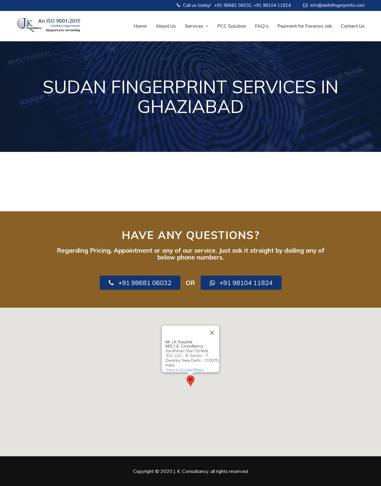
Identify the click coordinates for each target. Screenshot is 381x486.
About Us (166, 26)
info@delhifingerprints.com (337, 5)
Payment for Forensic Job (304, 26)
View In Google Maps (184, 369)
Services (194, 26)
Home (140, 26)
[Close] (212, 332)
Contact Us (353, 26)
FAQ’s (261, 26)
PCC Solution (231, 26)
